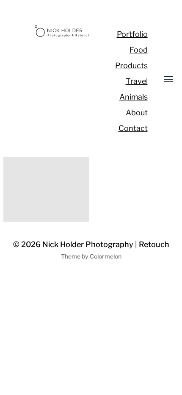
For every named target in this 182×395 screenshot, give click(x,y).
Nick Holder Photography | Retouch (105, 244)
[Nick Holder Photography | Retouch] (62, 31)
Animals (133, 96)
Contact (133, 128)
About (137, 112)
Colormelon (105, 256)
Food (139, 49)
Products (131, 65)
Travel (137, 81)
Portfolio (132, 34)
